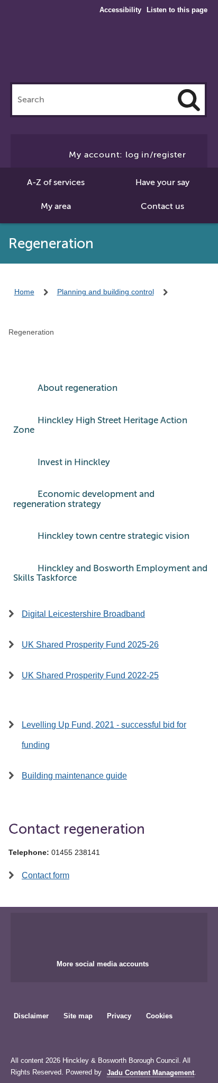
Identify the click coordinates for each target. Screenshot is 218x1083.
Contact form (45, 875)
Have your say (162, 182)
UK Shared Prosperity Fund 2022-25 (90, 675)
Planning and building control (105, 291)
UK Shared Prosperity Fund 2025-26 (90, 644)
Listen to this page (177, 10)
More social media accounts (103, 964)
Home (24, 291)
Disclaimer (31, 1016)
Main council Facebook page (86, 933)
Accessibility (120, 10)
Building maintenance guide (74, 775)
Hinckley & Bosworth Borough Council (109, 52)
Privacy (119, 1016)
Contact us (162, 206)
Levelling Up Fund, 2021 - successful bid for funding (104, 734)
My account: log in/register (127, 155)
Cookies (159, 1016)
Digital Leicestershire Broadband (83, 613)
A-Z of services (56, 182)
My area (56, 206)
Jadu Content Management (150, 1073)
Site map (78, 1016)
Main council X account (121, 933)
